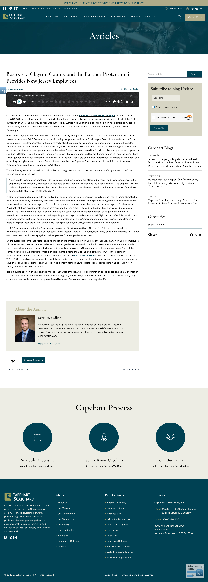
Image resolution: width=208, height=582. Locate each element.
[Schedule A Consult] (37, 437)
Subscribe (159, 128)
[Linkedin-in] (16, 8)
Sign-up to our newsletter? (168, 107)
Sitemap (149, 574)
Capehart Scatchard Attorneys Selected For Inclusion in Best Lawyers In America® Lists (173, 201)
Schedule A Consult (37, 460)
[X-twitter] (10, 8)
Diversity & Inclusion (33, 359)
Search (194, 74)
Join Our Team (170, 460)
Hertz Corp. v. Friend (84, 255)
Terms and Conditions (131, 574)
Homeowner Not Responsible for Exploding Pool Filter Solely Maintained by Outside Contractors (173, 183)
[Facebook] (191, 235)
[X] (195, 235)
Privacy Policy (111, 574)
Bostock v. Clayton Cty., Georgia (97, 115)
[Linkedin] (199, 235)
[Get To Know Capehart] (104, 437)
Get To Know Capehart (103, 460)
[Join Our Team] (170, 437)
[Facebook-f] (4, 8)
